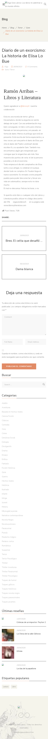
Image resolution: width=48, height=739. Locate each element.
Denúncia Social (8, 437)
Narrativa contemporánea (12, 515)
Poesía (4, 532)
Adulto (5, 403)
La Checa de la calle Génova (28, 634)
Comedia (5, 425)
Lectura (5, 687)
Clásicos (5, 420)
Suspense (6, 550)
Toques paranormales (11, 597)
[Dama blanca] (24, 267)
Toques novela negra (10, 593)
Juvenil (4, 502)
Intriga (4, 498)
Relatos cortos (8, 541)
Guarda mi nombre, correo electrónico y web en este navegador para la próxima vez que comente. (23, 355)
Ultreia (19, 651)
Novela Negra (7, 520)
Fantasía (5, 463)
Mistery (5, 507)
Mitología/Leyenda (9, 511)
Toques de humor (9, 580)
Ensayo (5, 455)
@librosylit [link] (25, 106)
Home (4, 28)
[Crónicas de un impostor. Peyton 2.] (8, 618)
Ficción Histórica (8, 468)
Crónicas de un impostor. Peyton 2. (31, 622)
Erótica (4, 459)
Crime (4, 433)
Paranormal (6, 528)
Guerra (5, 476)
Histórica (5, 485)
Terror (20, 28)
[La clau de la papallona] (8, 665)
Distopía (5, 442)
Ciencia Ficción (8, 416)
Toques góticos (8, 584)
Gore (28, 28)
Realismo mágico (9, 537)
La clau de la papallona (26, 668)
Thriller (5, 563)
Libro (14, 687)
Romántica (6, 545)
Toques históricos (9, 589)
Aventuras (6, 407)
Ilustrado (5, 489)
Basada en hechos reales (12, 412)
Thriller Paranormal (10, 571)
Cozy (4, 429)
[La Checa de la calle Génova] (8, 635)
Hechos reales (8, 481)
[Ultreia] (8, 652)
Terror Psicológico (9, 558)
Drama (4, 450)
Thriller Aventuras (9, 567)
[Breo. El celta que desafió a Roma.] (24, 238)
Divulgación (6, 446)
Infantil (4, 494)
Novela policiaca (8, 524)
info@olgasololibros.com (24, 732)
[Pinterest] (12, 217)
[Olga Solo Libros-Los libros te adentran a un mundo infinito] (24, 4)
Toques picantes (8, 602)
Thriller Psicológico (9, 576)
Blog (12, 28)
